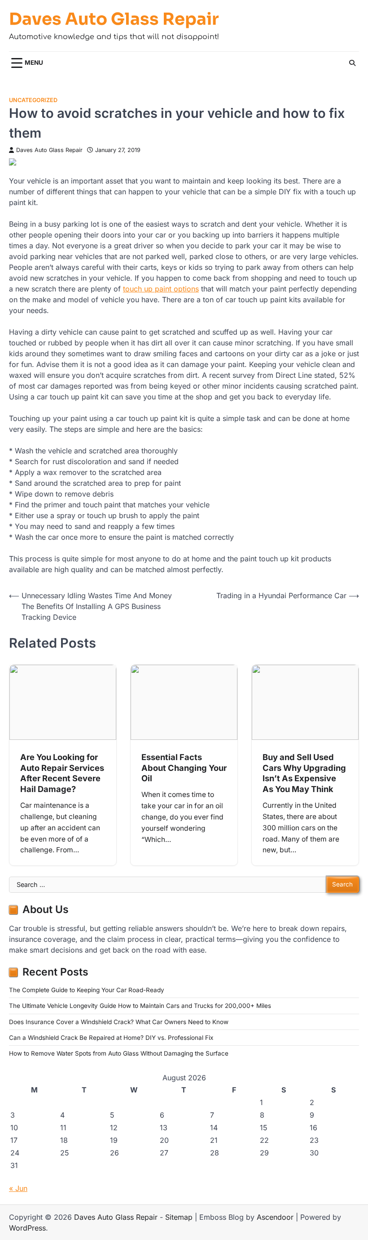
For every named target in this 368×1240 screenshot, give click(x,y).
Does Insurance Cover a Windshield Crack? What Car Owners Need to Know (118, 1021)
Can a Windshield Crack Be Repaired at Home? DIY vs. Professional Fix (111, 1037)
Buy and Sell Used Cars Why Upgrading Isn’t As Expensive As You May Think (304, 773)
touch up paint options (161, 288)
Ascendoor (275, 1217)
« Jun (18, 1188)
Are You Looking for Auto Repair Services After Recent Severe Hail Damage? (62, 773)
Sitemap (179, 1217)
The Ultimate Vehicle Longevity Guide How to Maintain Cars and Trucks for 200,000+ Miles (140, 1005)
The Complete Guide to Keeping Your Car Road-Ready (86, 990)
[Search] (352, 63)
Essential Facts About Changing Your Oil (184, 767)
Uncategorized (33, 100)
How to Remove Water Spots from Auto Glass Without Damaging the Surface (118, 1053)
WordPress (27, 1227)
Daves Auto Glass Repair (114, 19)
